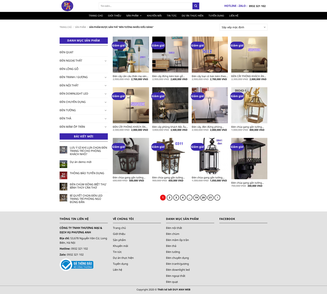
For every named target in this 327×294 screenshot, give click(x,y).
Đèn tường (173, 252)
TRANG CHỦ (96, 15)
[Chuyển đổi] (106, 61)
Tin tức (117, 252)
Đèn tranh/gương (177, 264)
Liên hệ (117, 270)
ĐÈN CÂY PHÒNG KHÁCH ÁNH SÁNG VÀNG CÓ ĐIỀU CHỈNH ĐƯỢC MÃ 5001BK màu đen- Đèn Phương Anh (130, 127)
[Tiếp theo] (217, 197)
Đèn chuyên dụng (177, 258)
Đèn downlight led (178, 270)
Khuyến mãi (120, 246)
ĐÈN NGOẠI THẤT (71, 60)
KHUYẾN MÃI (154, 15)
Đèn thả (171, 246)
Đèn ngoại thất (175, 276)
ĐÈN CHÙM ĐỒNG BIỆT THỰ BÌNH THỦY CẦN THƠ (88, 186)
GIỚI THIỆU (114, 15)
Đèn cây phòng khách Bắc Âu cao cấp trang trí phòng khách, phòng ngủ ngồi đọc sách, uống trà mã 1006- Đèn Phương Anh (170, 127)
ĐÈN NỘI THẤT (69, 85)
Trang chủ (66, 27)
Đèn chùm (172, 234)
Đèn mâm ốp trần (177, 240)
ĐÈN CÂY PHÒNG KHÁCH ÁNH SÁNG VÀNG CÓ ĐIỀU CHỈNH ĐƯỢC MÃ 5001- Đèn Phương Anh (248, 76)
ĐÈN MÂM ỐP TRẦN (72, 127)
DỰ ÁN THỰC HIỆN (192, 15)
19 (196, 197)
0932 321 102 (257, 6)
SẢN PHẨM (132, 15)
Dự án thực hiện (123, 258)
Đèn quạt (172, 282)
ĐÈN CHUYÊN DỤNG (73, 102)
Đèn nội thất (174, 228)
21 (210, 197)
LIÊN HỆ (233, 15)
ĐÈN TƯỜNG (68, 110)
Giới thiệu (119, 234)
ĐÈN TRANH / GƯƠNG (74, 77)
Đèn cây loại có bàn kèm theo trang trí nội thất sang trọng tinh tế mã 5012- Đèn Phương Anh (209, 76)
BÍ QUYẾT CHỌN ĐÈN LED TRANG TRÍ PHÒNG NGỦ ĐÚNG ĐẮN (86, 199)
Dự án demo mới (80, 162)
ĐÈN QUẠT (66, 52)
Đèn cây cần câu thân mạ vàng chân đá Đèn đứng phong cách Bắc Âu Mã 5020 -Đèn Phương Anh (131, 76)
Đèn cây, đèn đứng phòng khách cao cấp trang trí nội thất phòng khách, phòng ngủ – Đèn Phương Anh (209, 127)
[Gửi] (195, 6)
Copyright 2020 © (163, 289)
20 (203, 197)
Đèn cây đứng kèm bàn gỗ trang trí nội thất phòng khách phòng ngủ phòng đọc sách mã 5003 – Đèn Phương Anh (170, 76)
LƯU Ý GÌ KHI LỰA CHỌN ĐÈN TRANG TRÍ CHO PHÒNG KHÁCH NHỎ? (88, 151)
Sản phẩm (119, 240)
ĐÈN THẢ (65, 118)
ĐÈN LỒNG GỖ (69, 69)
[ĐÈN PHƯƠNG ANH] (77, 6)
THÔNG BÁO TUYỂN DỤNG (87, 173)
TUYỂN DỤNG (216, 15)
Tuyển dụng (120, 264)
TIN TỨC (172, 15)
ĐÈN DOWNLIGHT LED (74, 93)
